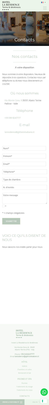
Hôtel (24, 362)
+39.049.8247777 (27, 354)
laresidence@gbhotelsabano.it (19, 132)
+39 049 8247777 (13, 117)
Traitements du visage (24, 386)
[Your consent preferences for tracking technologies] (43, 401)
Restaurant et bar (24, 373)
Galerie (24, 366)
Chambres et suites (24, 369)
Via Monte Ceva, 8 (13, 100)
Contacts (25, 396)
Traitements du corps (24, 390)
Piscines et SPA (25, 379)
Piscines (24, 383)
